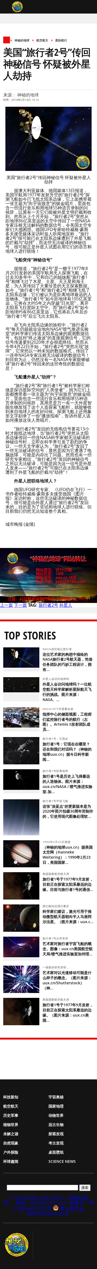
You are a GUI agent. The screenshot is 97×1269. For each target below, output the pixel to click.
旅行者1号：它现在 (56, 739)
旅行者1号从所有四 (56, 938)
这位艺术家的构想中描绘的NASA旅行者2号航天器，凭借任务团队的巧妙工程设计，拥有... (67, 662)
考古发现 (56, 1142)
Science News (62, 1161)
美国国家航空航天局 (56, 874)
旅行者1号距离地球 (56, 771)
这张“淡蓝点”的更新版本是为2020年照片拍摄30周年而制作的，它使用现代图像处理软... (68, 811)
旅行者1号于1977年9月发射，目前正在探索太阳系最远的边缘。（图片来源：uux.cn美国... (68, 1012)
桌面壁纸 (56, 1152)
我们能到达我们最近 (56, 906)
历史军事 (10, 1115)
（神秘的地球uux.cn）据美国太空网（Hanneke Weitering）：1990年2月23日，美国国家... (68, 855)
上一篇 (6, 605)
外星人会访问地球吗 (56, 679)
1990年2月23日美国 (57, 842)
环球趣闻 (10, 1161)
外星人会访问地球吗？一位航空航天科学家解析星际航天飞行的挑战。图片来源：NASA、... (67, 691)
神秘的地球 (22, 40)
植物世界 (10, 1124)
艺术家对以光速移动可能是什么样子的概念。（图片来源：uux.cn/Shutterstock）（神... (67, 980)
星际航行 (61, 40)
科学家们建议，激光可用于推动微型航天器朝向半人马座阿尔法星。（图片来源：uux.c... (68, 916)
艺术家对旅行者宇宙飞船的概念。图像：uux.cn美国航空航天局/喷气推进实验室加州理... (68, 948)
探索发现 (56, 1133)
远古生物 (56, 1124)
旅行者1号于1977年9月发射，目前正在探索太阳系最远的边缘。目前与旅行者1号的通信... (68, 884)
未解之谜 (10, 1133)
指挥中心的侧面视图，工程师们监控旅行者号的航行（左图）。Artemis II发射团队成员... (67, 722)
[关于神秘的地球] (18, 1245)
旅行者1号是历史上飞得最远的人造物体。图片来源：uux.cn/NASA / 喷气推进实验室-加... (67, 784)
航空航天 (42, 40)
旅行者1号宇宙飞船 (56, 801)
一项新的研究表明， (56, 967)
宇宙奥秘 (56, 1096)
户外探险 (10, 1152)
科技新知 (10, 1096)
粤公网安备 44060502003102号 (55, 1211)
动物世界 (56, 1115)
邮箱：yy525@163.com (41, 1202)
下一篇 (20, 605)
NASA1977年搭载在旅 (59, 709)
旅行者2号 (48, 605)
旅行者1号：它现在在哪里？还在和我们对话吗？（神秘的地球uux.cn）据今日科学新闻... (67, 751)
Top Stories (30, 635)
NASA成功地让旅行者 (58, 649)
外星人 (65, 605)
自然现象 (10, 1142)
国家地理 (56, 1106)
